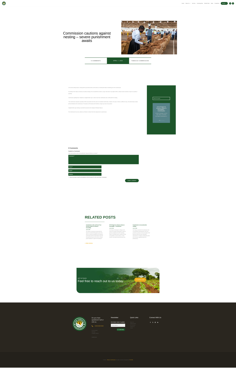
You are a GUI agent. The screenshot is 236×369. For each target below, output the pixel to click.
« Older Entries (89, 243)
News (160, 114)
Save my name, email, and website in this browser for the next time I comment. (88, 177)
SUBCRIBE (121, 329)
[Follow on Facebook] (150, 322)
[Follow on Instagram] (155, 322)
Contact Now (140, 279)
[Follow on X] (153, 322)
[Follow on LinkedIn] (158, 322)
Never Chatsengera (160, 113)
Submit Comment (132, 180)
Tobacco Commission (140, 61)
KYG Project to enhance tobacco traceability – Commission (161, 109)
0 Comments (96, 61)
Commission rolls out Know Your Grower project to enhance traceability (93, 226)
